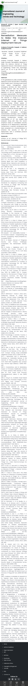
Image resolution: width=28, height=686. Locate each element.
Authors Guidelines (9, 647)
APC (5, 652)
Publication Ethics (8, 663)
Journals (6, 668)
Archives (6, 655)
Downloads (7, 658)
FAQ (5, 671)
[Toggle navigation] (25, 2)
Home (5, 644)
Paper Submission (8, 650)
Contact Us (7, 674)
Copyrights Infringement (10, 666)
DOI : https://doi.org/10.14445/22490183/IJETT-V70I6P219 (14, 31)
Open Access (7, 660)
